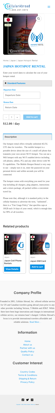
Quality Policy (27, 351)
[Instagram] (32, 399)
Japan (13, 60)
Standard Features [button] (16, 83)
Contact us (27, 355)
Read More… (35, 322)
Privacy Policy (27, 382)
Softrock (37, 404)
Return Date (8, 102)
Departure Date (10, 90)
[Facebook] (23, 399)
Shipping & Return (27, 378)
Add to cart (32, 117)
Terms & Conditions (27, 375)
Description (11, 137)
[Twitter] (27, 399)
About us (27, 344)
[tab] (27, 137)
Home (5, 60)
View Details (12, 269)
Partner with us (27, 348)
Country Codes (27, 372)
